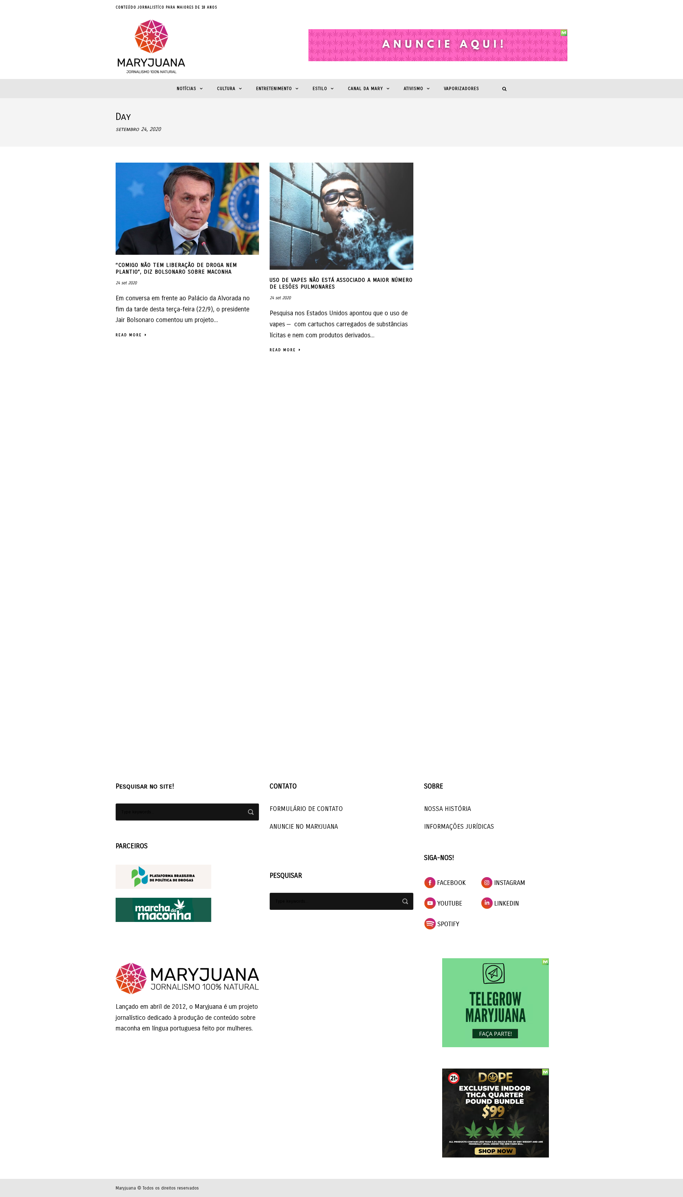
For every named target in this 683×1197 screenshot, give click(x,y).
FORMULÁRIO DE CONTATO (306, 809)
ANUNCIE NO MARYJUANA (304, 826)
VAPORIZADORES (461, 88)
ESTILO (320, 88)
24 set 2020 (126, 282)
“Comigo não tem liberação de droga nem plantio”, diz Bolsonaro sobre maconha (176, 268)
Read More (129, 335)
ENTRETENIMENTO (274, 88)
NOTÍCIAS (186, 88)
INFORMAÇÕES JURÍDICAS (459, 826)
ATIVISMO (413, 88)
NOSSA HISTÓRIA (447, 809)
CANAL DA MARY (365, 88)
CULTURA (226, 88)
